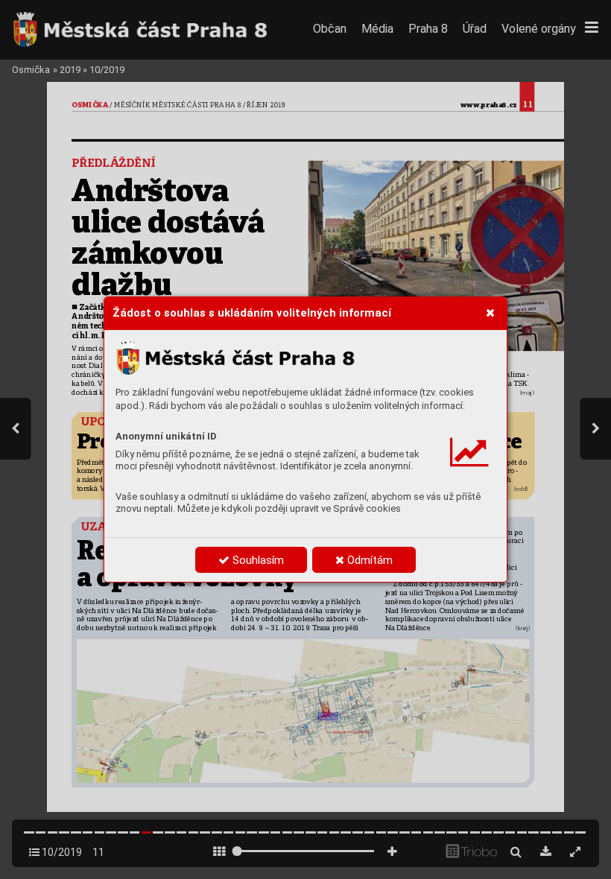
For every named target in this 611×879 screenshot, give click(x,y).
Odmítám (368, 560)
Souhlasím (256, 560)
